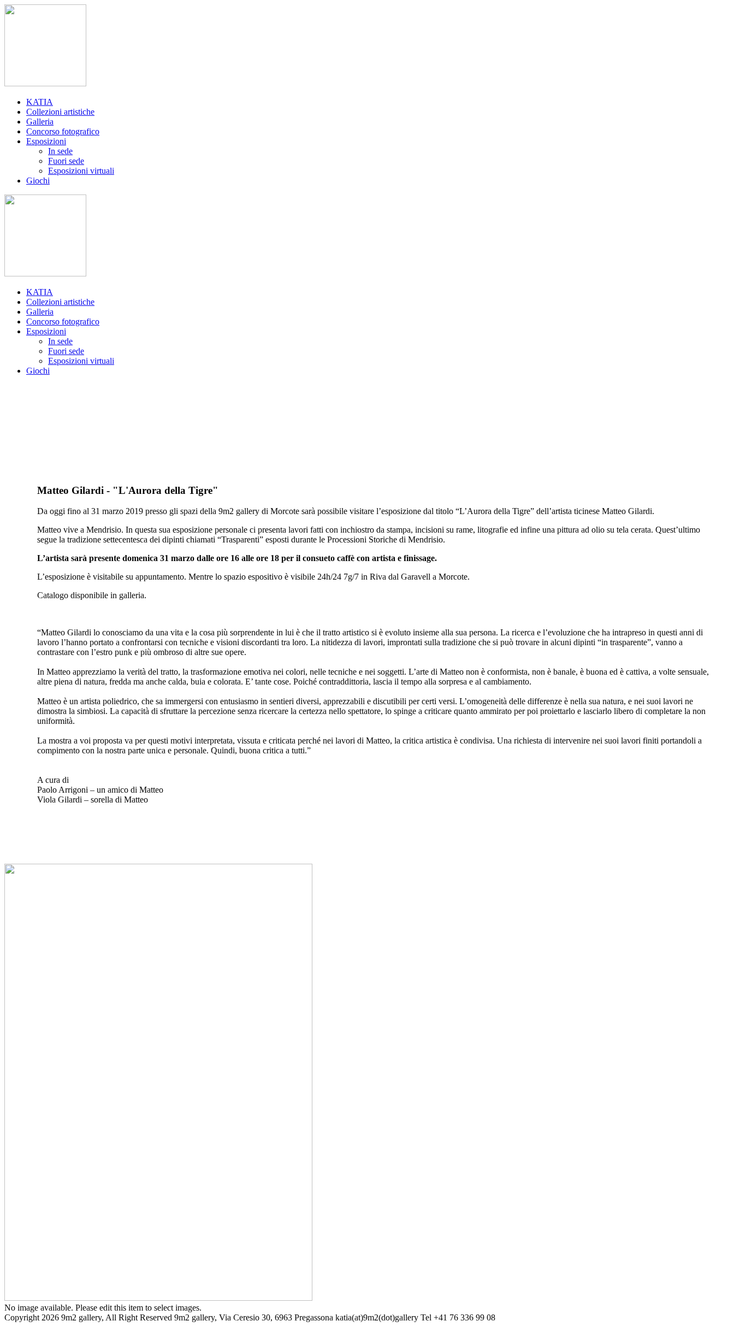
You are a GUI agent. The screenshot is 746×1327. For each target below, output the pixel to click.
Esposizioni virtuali (81, 170)
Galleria (40, 121)
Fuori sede (66, 161)
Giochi (38, 180)
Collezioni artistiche (60, 111)
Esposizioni (46, 141)
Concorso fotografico (62, 131)
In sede (60, 151)
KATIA (39, 102)
